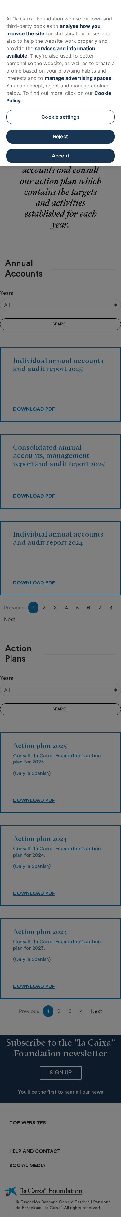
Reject (60, 136)
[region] (60, 83)
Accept (60, 156)
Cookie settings (60, 117)
